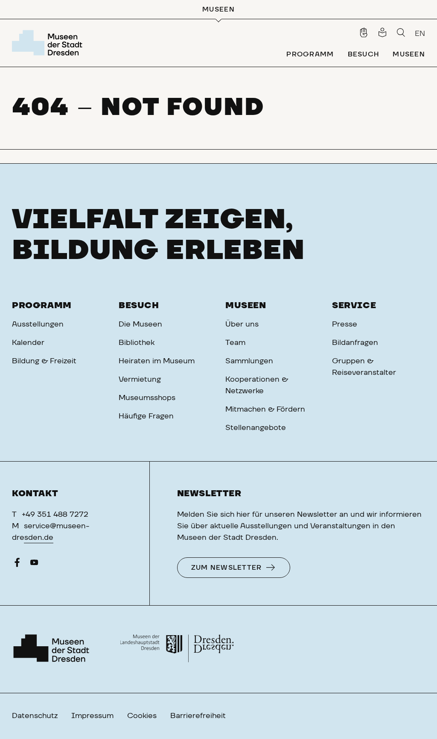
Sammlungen (249, 361)
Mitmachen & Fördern (265, 409)
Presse (344, 324)
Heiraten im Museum (157, 361)
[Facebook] (17, 565)
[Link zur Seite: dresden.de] (177, 649)
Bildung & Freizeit (44, 361)
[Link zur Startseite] (49, 42)
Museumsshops (147, 398)
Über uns (242, 324)
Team (235, 343)
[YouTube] (34, 565)
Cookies (142, 716)
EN (420, 34)
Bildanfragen (355, 343)
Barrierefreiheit (198, 716)
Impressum (92, 716)
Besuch (139, 305)
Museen (245, 305)
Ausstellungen (38, 324)
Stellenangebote (255, 428)
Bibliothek (136, 343)
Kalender (28, 343)
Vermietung (140, 379)
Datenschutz (35, 716)
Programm (42, 305)
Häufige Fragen (146, 416)
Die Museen (140, 324)
